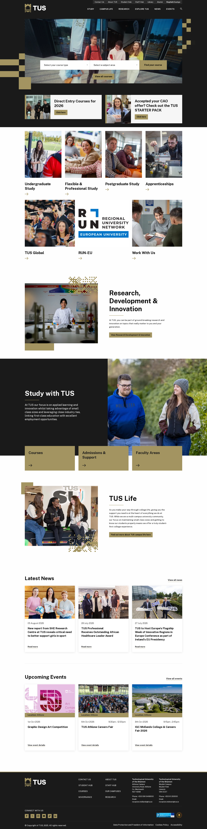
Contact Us (99, 2)
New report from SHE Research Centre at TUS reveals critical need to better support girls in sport (50, 632)
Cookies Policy (162, 825)
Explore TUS (142, 9)
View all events (174, 678)
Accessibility (176, 825)
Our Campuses (113, 791)
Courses (83, 791)
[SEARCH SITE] (181, 9)
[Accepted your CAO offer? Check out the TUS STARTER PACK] (118, 109)
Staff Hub (139, 2)
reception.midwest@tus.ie (169, 802)
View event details (36, 745)
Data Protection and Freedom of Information (133, 825)
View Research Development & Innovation (130, 335)
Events (170, 9)
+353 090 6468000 (146, 796)
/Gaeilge (173, 2)
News (158, 9)
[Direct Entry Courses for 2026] (37, 107)
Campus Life (106, 9)
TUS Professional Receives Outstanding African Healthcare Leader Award (100, 632)
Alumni (160, 2)
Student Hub (126, 2)
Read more (33, 647)
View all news (175, 580)
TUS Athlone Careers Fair (97, 726)
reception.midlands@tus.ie (142, 802)
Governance (85, 797)
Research (124, 9)
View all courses (103, 76)
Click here (61, 112)
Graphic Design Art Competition (48, 726)
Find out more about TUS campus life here (131, 535)
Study (90, 9)
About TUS (112, 2)
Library (150, 2)
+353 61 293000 (171, 796)
